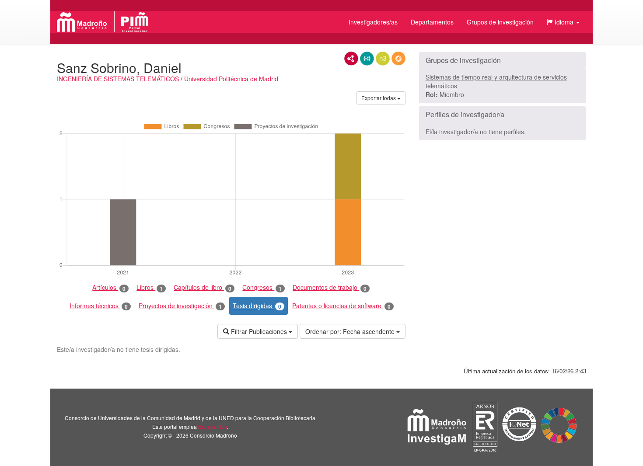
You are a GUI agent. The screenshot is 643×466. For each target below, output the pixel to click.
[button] (563, 22)
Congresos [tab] (262, 287)
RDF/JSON (398, 59)
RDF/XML (351, 59)
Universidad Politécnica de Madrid (231, 78)
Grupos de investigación (500, 21)
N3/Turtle (383, 59)
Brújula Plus (212, 426)
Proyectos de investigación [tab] (180, 305)
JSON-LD (367, 59)
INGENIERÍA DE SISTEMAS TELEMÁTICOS (118, 78)
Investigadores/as (373, 21)
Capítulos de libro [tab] (202, 287)
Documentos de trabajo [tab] (330, 287)
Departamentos (432, 21)
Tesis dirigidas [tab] (257, 305)
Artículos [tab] (109, 287)
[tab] (502, 60)
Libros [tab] (149, 287)
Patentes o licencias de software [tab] (341, 305)
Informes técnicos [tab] (99, 305)
